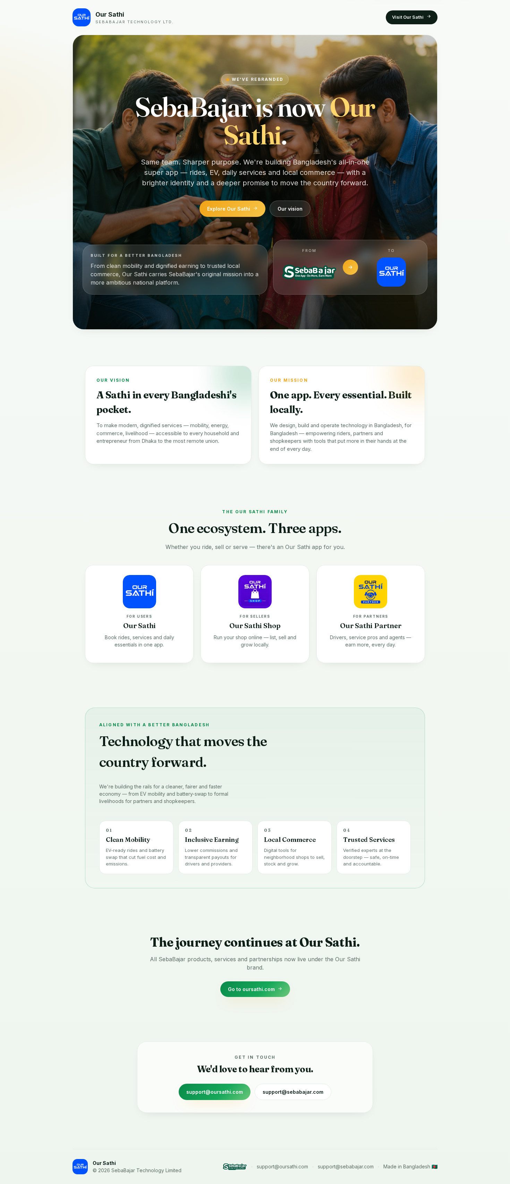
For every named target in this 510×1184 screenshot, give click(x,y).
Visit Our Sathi (408, 17)
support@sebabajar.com (293, 1092)
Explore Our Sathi (228, 209)
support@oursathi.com (214, 1092)
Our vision (290, 209)
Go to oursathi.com (251, 989)
